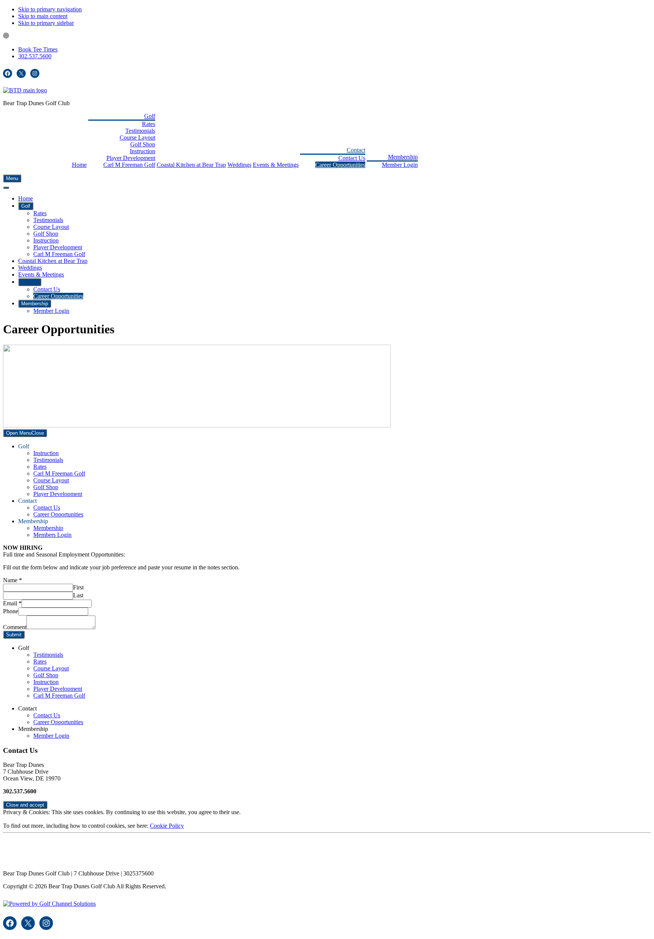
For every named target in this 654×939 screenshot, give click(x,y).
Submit (14, 634)
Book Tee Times (38, 49)
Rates (40, 466)
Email (12, 603)
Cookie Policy (167, 825)
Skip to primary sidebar (46, 23)
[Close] (6, 188)
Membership (48, 528)
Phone (10, 611)
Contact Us (46, 507)
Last (78, 595)
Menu (12, 178)
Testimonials (48, 460)
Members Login (52, 535)
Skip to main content (42, 16)
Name (12, 580)
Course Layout (51, 480)
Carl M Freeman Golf (59, 473)
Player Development (57, 494)
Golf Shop (45, 487)
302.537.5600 (34, 56)
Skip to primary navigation (50, 9)
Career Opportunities (58, 514)
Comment (14, 627)
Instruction (46, 453)
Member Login (51, 735)
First (78, 587)
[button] (149, 116)
